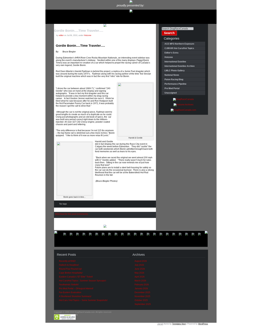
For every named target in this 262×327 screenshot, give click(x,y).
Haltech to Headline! (69, 265)
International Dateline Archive (180, 66)
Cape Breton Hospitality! (71, 273)
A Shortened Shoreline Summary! (75, 296)
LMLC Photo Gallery (175, 70)
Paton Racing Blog (174, 79)
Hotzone (87, 35)
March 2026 (140, 280)
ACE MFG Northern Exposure (179, 44)
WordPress (203, 324)
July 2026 (139, 265)
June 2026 (140, 269)
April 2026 (140, 276)
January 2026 (141, 288)
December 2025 (142, 292)
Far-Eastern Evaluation (70, 292)
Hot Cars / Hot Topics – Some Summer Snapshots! (83, 300)
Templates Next (179, 324)
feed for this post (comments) (71, 214)
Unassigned (171, 93)
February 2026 (142, 284)
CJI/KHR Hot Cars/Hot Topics (179, 48)
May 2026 (139, 273)
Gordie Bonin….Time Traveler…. (78, 30)
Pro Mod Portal (172, 88)
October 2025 (141, 300)
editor (61, 35)
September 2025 (143, 304)
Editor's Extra (171, 53)
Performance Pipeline (175, 84)
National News (172, 75)
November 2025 (142, 296)
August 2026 (141, 261)
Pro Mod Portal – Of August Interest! (76, 288)
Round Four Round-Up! (70, 269)
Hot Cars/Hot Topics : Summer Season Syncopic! (82, 280)
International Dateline (175, 61)
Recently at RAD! (67, 261)
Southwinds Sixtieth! (69, 284)
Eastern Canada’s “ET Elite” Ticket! (76, 276)
